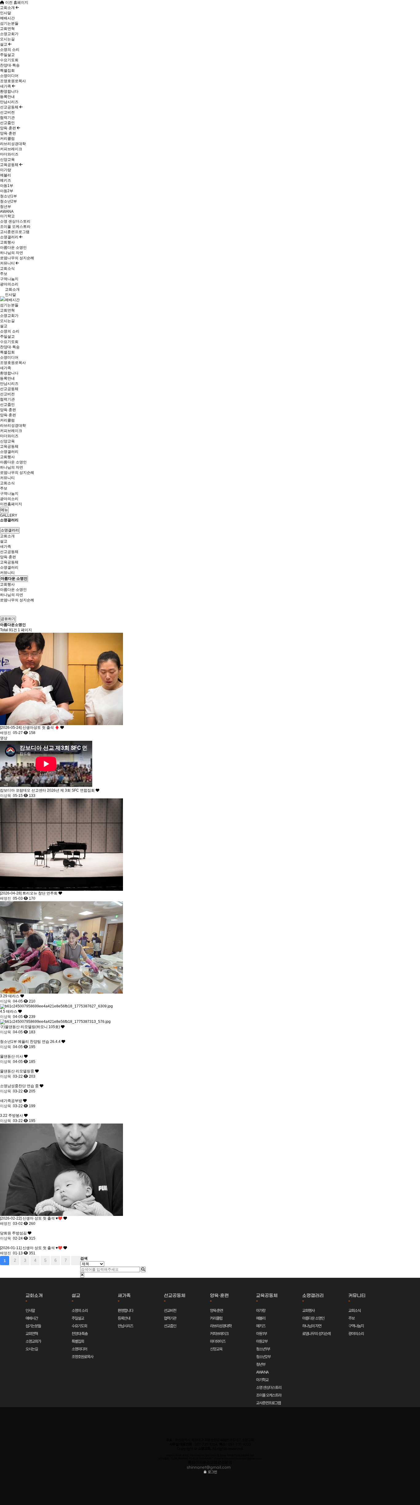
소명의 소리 (9, 49)
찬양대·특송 (10, 65)
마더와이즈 (9, 154)
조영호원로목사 (13, 81)
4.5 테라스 (9, 1011)
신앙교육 (7, 159)
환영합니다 (9, 91)
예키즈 (5, 180)
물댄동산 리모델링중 (17, 1071)
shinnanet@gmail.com (209, 1467)
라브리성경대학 (13, 144)
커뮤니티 (8, 263)
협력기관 (7, 117)
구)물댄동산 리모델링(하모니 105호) (30, 1027)
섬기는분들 (9, 23)
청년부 (5, 206)
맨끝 (75, 1260)
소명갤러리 (9, 237)
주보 (3, 274)
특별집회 (7, 70)
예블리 (5, 175)
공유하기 (8, 619)
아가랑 (5, 170)
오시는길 (7, 39)
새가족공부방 (11, 1101)
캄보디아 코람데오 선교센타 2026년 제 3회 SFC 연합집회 (48, 790)
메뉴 (4, 510)
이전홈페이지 (11, 504)
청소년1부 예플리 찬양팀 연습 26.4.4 (30, 1041)
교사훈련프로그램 (15, 232)
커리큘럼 (7, 138)
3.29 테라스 (10, 996)
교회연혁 (7, 28)
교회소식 (7, 268)
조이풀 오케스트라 (15, 226)
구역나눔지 (9, 279)
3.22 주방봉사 (12, 1115)
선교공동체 (9, 107)
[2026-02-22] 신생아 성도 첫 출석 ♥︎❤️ (31, 1218)
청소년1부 (8, 196)
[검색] (143, 1269)
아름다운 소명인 (13, 247)
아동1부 (6, 186)
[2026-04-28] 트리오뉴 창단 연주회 (29, 893)
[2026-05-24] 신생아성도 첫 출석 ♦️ (30, 727)
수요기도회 (9, 60)
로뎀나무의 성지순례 (17, 258)
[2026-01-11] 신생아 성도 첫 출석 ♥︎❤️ (31, 1248)
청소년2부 (8, 201)
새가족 (6, 86)
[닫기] (82, 1275)
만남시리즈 (9, 102)
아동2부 (6, 191)
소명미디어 (9, 76)
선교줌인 (7, 123)
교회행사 (7, 242)
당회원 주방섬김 (14, 1233)
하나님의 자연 (11, 253)
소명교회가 (9, 34)
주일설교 (7, 55)
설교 (4, 44)
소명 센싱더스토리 (15, 221)
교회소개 (8, 8)
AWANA (7, 211)
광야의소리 (9, 284)
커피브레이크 (11, 149)
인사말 (5, 13)
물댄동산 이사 (12, 1056)
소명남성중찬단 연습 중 (20, 1086)
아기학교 (7, 216)
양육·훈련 (8, 128)
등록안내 (7, 97)
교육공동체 (9, 165)
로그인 (212, 1472)
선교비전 (7, 112)
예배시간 (7, 18)
